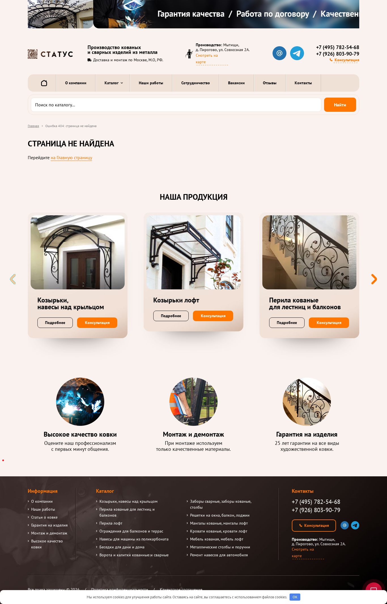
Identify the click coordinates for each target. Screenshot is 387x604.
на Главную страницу (71, 157)
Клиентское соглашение (181, 589)
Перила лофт (110, 523)
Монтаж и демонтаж (49, 533)
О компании (75, 82)
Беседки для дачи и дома (121, 547)
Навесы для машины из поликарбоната (134, 539)
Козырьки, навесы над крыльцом (128, 501)
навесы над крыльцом (70, 303)
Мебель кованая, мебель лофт (216, 539)
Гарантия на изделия (49, 525)
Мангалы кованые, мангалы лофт (219, 523)
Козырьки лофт (176, 300)
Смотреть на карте (207, 58)
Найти (340, 105)
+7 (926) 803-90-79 (337, 53)
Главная (33, 126)
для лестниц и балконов (305, 303)
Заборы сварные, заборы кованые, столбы (220, 504)
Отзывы (270, 82)
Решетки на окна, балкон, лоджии (220, 515)
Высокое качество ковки (47, 544)
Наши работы (151, 82)
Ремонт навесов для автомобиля (219, 554)
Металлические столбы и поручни (220, 547)
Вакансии (236, 82)
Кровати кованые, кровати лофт (218, 531)
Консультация (347, 59)
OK (295, 597)
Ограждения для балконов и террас (131, 531)
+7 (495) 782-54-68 (337, 47)
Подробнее (55, 322)
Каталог (111, 82)
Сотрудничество (195, 82)
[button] (374, 279)
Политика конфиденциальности (119, 589)
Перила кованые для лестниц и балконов (127, 512)
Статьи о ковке (44, 517)
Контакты (303, 82)
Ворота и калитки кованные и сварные (134, 554)
